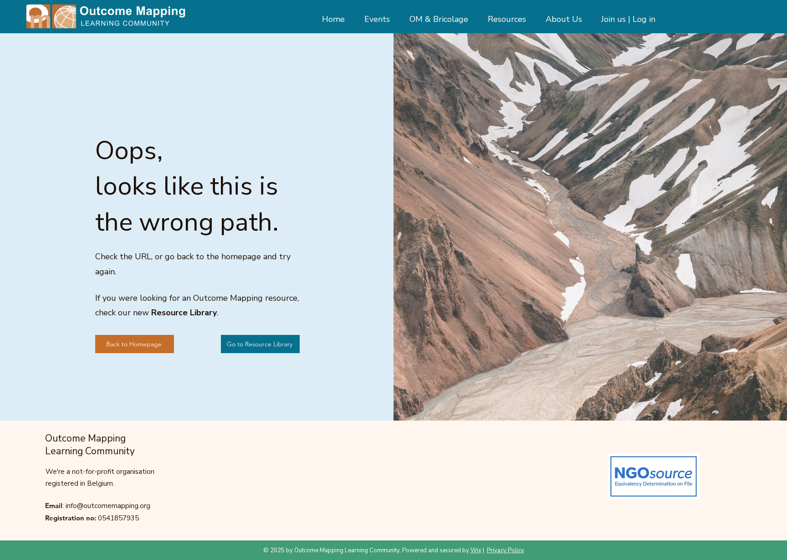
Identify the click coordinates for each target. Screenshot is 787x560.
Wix (475, 550)
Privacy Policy (505, 550)
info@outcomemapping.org (108, 505)
